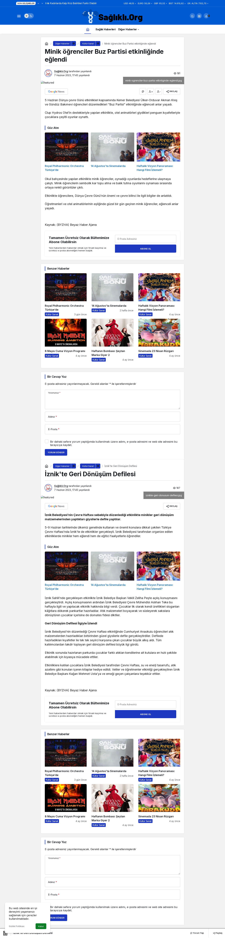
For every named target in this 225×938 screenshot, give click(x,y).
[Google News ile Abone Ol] (56, 91)
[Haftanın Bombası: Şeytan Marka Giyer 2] (112, 340)
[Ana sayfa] (87, 29)
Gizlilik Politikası (16, 926)
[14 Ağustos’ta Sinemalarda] (112, 152)
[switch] (29, 15)
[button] (199, 15)
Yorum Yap (198, 933)
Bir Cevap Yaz (56, 376)
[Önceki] (38, 3)
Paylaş (218, 933)
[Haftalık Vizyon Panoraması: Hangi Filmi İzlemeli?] (158, 152)
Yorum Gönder (56, 452)
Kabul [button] (41, 926)
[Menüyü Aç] (18, 15)
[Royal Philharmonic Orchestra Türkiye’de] (66, 152)
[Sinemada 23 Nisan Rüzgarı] (159, 340)
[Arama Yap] (192, 15)
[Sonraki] (42, 3)
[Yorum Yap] (143, 91)
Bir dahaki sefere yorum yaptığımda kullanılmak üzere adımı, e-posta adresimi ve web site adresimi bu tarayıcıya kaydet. (113, 443)
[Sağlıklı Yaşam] (112, 16)
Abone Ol (145, 248)
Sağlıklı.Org (61, 71)
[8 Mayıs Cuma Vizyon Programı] (66, 340)
